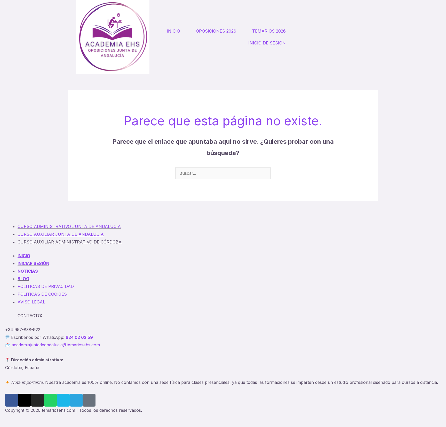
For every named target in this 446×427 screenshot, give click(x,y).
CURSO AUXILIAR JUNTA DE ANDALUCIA (61, 234)
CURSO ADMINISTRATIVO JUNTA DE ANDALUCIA (69, 226)
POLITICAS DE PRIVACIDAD (46, 286)
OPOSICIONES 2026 (216, 31)
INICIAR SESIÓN (33, 263)
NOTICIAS (28, 271)
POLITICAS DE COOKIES (42, 294)
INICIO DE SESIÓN (267, 42)
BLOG (23, 278)
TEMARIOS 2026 (269, 31)
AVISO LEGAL (31, 301)
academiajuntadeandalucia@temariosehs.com (56, 344)
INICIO (173, 31)
